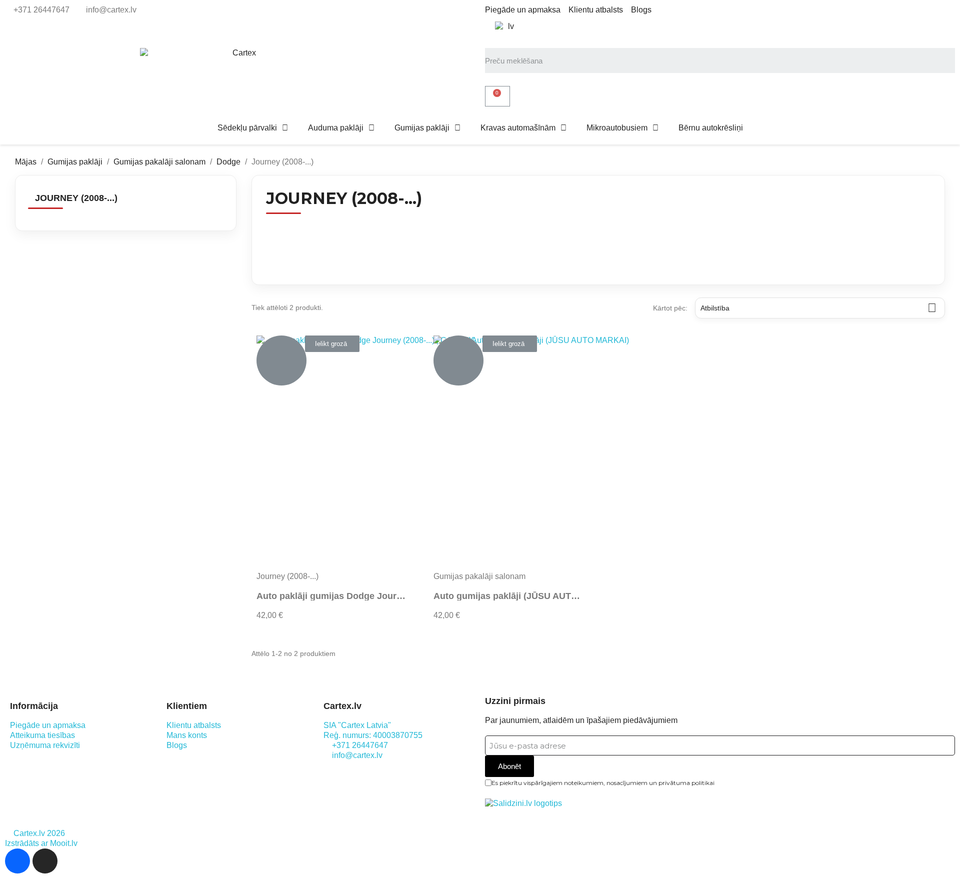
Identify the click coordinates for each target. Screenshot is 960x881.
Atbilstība (818, 307)
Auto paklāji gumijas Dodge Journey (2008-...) (353, 596)
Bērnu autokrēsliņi (710, 128)
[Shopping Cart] (497, 96)
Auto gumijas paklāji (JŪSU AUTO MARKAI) (527, 596)
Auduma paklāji (336, 128)
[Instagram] (45, 861)
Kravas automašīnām (518, 128)
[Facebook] (17, 861)
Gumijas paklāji (422, 128)
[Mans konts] (495, 79)
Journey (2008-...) (76, 198)
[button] (332, 344)
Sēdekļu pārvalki (247, 128)
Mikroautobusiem (617, 128)
